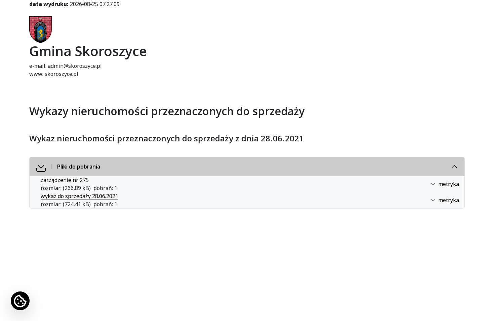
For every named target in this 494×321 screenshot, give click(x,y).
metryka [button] (448, 184)
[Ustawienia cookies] (20, 300)
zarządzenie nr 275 (65, 180)
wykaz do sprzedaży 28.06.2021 (79, 196)
